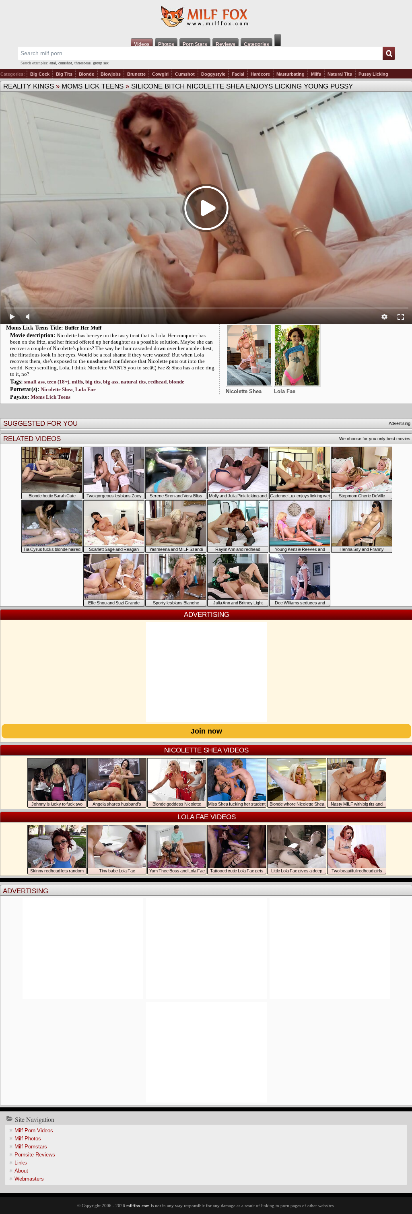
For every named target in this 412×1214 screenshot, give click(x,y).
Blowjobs (111, 74)
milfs (77, 382)
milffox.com (138, 1205)
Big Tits (64, 74)
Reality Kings (28, 86)
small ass (34, 382)
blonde (176, 382)
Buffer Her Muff (83, 328)
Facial (238, 74)
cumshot (65, 63)
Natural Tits (340, 74)
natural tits (133, 382)
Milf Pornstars (30, 1147)
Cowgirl (160, 74)
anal (52, 63)
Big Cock (39, 74)
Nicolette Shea (57, 389)
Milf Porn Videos (33, 1130)
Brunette (136, 74)
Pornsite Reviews (34, 1155)
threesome (82, 63)
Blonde (86, 74)
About (21, 1171)
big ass (110, 382)
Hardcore (260, 74)
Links (20, 1163)
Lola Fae (85, 389)
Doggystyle (213, 74)
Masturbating (290, 74)
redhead (157, 382)
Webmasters (29, 1179)
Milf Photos (27, 1139)
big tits (93, 382)
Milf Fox (206, 17)
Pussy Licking (373, 74)
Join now (206, 731)
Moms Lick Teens (93, 86)
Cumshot (185, 74)
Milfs (316, 74)
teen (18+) (58, 382)
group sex (101, 63)
